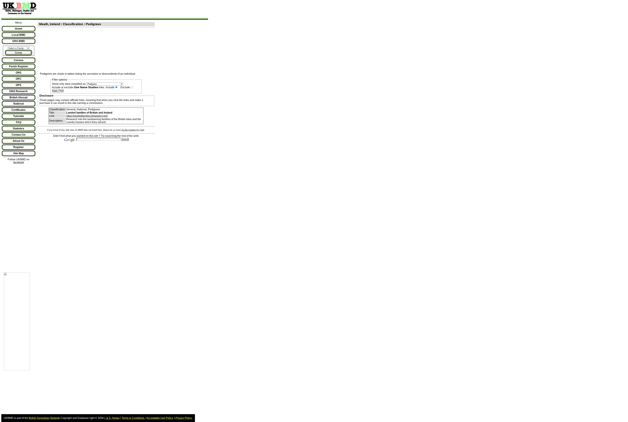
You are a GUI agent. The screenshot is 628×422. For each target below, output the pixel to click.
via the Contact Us (130, 130)
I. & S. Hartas (112, 418)
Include (110, 87)
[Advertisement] (98, 8)
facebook (18, 162)
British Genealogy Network (44, 418)
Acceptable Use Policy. (160, 418)
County (18, 52)
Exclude (125, 87)
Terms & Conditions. (133, 418)
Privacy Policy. (183, 418)
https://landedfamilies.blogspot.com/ (87, 116)
